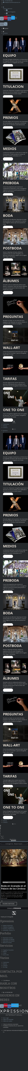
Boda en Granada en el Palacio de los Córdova (13, 887)
